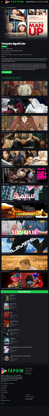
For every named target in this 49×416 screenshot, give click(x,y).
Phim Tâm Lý (28, 372)
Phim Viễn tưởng (29, 368)
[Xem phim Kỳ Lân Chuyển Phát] (24, 140)
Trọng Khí (12, 338)
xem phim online (13, 375)
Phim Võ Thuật (28, 370)
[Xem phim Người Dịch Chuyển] (24, 245)
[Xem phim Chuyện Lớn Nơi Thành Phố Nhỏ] (24, 123)
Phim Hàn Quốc (4, 385)
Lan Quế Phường (5, 184)
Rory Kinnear (26, 54)
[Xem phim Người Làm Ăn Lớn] (24, 88)
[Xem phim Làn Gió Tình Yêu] (24, 262)
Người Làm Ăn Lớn (5, 96)
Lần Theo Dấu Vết (14, 330)
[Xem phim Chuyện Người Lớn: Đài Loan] (24, 228)
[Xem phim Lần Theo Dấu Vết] (6, 332)
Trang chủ (3, 7)
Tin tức (2, 398)
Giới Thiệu (27, 395)
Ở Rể (11, 312)
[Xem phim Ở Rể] (6, 315)
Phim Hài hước (28, 373)
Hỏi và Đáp (3, 396)
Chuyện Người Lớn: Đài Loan (8, 236)
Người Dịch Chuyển (6, 253)
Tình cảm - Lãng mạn (14, 50)
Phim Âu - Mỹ (4, 46)
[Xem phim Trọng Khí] (6, 341)
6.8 (4, 56)
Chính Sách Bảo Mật (29, 396)
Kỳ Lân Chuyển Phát (6, 149)
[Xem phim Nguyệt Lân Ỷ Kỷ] (24, 105)
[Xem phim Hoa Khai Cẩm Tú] (6, 323)
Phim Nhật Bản (4, 387)
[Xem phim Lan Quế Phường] (24, 175)
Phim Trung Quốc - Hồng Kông (7, 383)
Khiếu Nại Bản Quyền (5, 400)
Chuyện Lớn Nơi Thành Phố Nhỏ (8, 131)
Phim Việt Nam (4, 390)
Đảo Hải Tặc (13, 304)
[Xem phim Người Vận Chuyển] (24, 210)
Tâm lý (3, 50)
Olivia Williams (14, 54)
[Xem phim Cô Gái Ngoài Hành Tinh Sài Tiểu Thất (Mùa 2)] (6, 349)
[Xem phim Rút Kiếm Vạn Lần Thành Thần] (24, 158)
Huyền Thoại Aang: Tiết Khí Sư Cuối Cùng (20, 356)
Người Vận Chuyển (6, 218)
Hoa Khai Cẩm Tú (14, 321)
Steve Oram (20, 54)
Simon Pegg (8, 54)
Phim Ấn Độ (3, 389)
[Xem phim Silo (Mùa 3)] (6, 297)
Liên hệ (2, 395)
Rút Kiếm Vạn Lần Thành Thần (8, 166)
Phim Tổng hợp (4, 392)
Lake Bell (31, 54)
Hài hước (7, 50)
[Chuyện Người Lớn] (24, 25)
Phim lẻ (20, 50)
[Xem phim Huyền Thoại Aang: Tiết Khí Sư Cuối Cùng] (6, 358)
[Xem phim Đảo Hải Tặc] (6, 306)
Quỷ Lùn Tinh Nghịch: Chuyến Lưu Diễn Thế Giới (12, 288)
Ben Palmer (8, 52)
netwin (2, 403)
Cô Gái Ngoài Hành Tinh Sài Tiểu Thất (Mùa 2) (21, 347)
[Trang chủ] (14, 1)
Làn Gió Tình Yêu (5, 271)
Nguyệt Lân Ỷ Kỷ (5, 114)
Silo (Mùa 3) (12, 295)
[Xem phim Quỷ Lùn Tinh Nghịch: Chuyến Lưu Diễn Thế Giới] (24, 280)
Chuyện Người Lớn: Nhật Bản (8, 201)
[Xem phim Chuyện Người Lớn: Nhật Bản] (24, 193)
